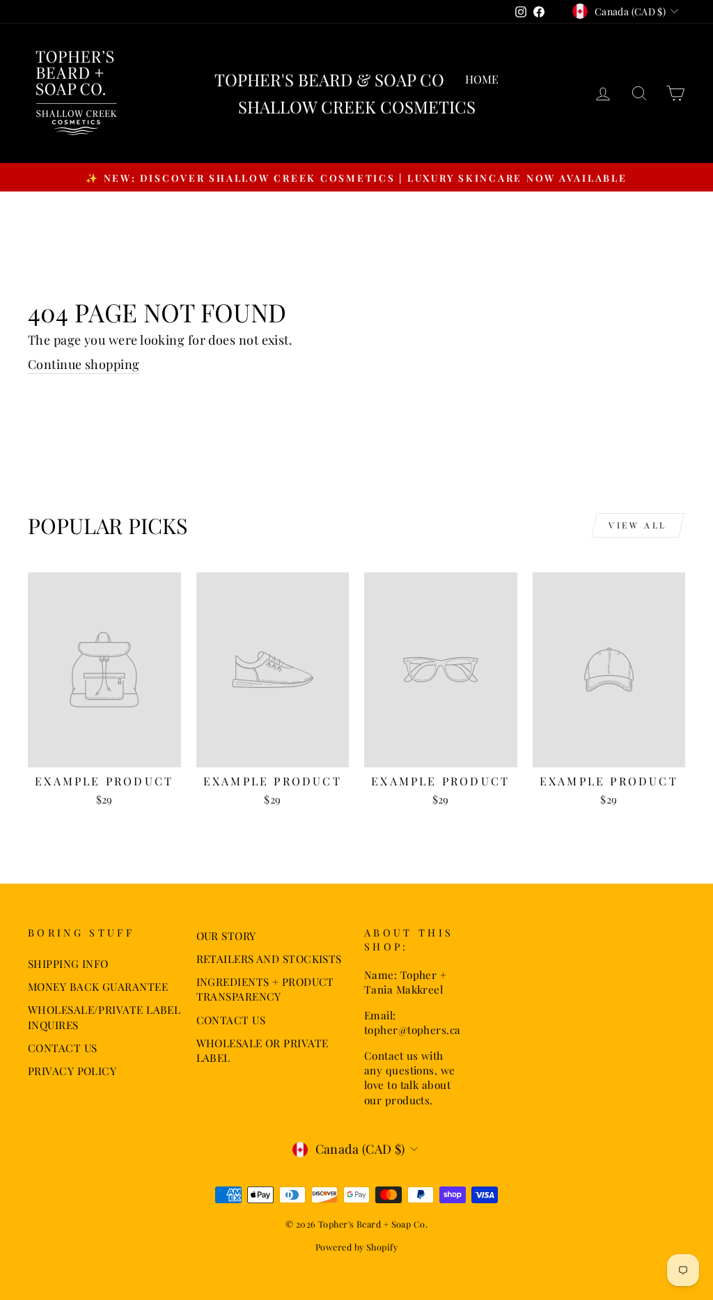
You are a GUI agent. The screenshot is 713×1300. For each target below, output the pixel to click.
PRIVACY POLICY (72, 1070)
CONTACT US (62, 1047)
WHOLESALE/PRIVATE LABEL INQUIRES (104, 1016)
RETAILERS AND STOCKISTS (269, 958)
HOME (482, 79)
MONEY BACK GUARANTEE (98, 986)
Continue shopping (84, 364)
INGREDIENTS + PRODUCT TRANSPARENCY (265, 988)
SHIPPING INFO (68, 963)
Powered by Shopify (356, 1247)
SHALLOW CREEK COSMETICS (357, 106)
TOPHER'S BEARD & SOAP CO (329, 79)
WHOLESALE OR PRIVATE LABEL (262, 1050)
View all (638, 525)
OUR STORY (226, 935)
